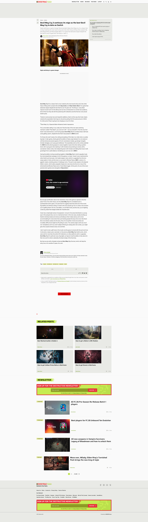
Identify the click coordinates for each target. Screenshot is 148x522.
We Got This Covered (82, 495)
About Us (39, 490)
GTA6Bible (74, 497)
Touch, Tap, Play (55, 497)
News (82, 1)
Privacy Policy (84, 393)
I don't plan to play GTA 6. (97, 36)
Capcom (44, 264)
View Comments (64, 294)
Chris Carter (45, 35)
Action (45, 20)
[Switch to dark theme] (108, 1)
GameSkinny (99, 495)
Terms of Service (76, 393)
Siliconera (75, 495)
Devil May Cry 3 (55, 264)
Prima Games (69, 495)
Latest (100, 1)
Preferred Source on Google (63, 281)
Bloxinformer (68, 497)
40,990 (75, 474)
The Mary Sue (48, 497)
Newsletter (75, 1)
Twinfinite (47, 495)
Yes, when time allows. (97, 34)
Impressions (61, 264)
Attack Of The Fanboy (60, 495)
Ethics (43, 490)
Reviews (87, 1)
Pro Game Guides (40, 495)
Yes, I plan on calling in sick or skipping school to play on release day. (100, 31)
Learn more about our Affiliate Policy (58, 278)
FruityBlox (62, 497)
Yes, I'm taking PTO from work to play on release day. (100, 27)
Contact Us (47, 490)
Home (41, 20)
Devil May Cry (49, 264)
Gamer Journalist (92, 495)
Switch (65, 264)
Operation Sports (40, 497)
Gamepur (52, 495)
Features (93, 1)
